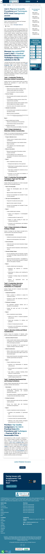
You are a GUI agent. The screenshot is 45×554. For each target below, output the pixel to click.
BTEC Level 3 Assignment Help (28, 506)
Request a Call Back (11, 486)
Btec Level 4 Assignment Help (35, 21)
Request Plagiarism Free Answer (11, 18)
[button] (1, 1)
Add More (40, 65)
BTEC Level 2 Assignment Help (28, 504)
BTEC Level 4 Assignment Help (28, 507)
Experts (2, 509)
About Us (2, 504)
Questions (2, 513)
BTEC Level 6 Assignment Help (28, 510)
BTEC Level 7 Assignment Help (28, 512)
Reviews (2, 510)
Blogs (2, 515)
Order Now (28, 1)
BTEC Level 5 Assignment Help (28, 509)
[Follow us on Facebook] (21, 545)
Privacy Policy (3, 506)
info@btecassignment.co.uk (32, 522)
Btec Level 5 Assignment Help (35, 25)
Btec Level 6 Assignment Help (35, 29)
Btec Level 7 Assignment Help (35, 33)
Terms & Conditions (4, 507)
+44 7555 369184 (28, 524)
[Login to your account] (37, 1)
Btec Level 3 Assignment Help (35, 17)
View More (22, 467)
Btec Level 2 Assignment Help (35, 13)
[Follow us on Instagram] (24, 545)
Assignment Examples (5, 512)
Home (4, 5)
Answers (9, 5)
